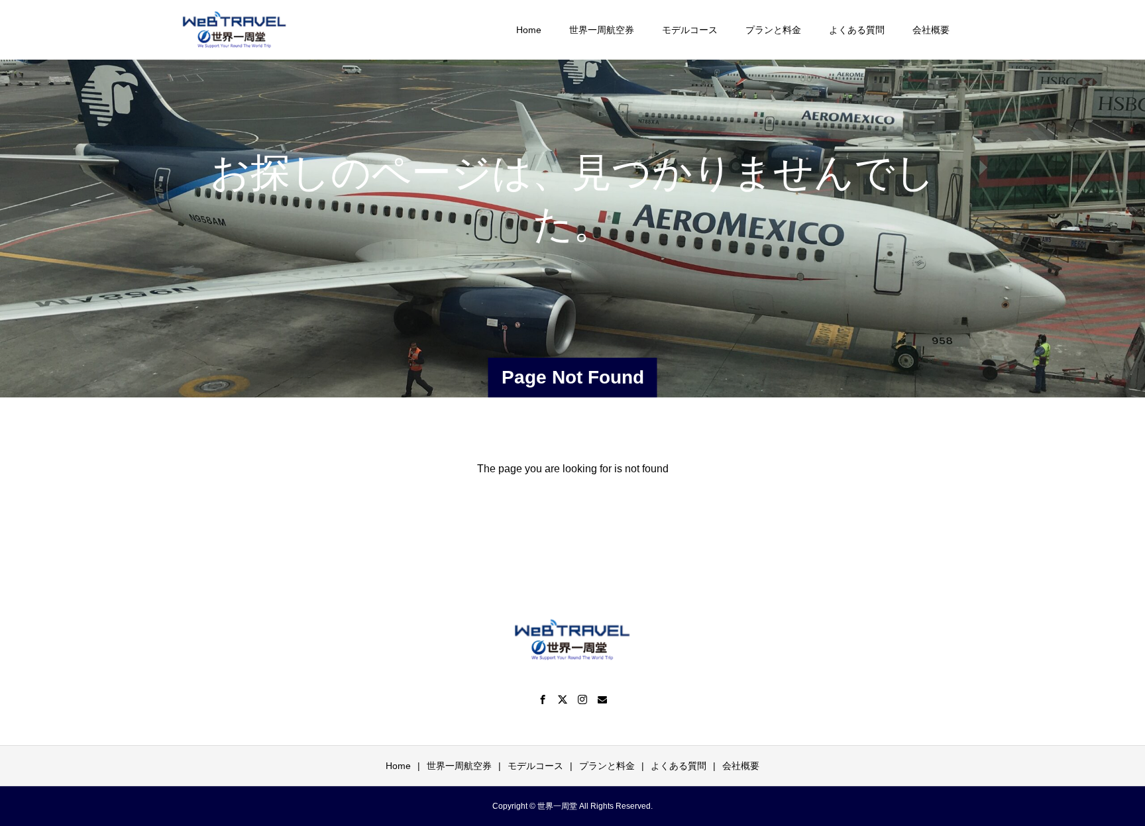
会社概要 (931, 30)
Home (528, 30)
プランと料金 (773, 30)
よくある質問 (857, 30)
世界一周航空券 (601, 30)
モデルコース (690, 30)
